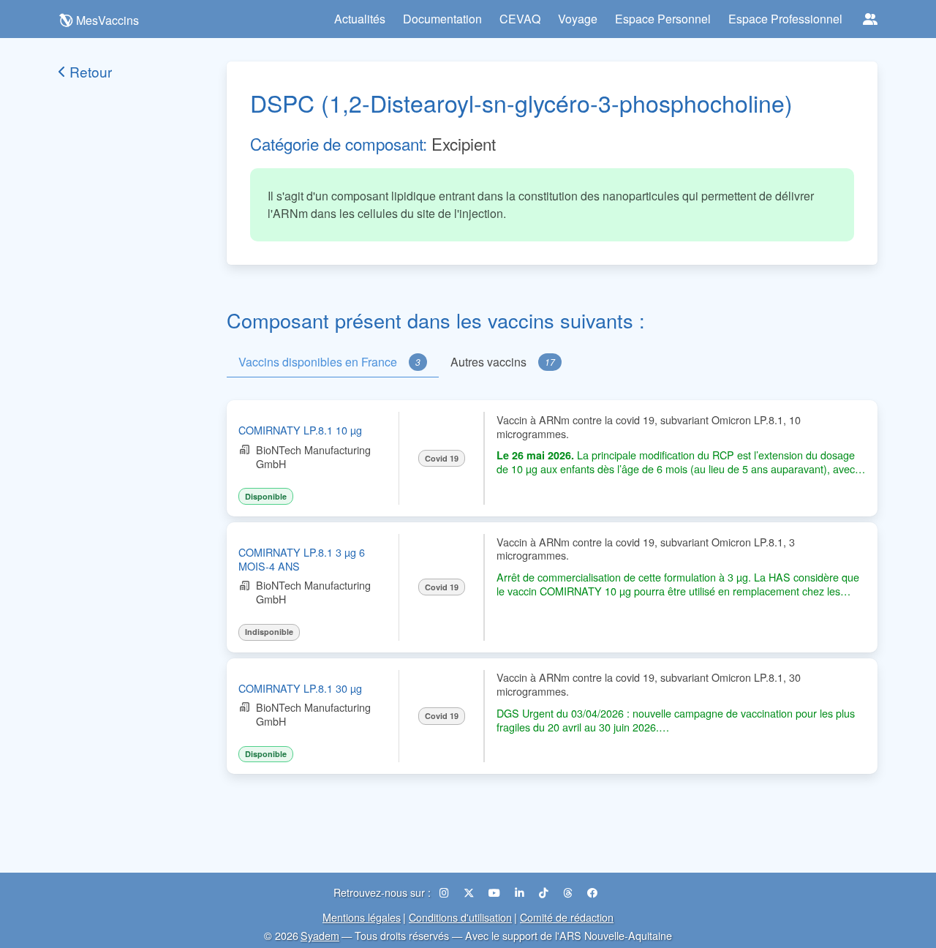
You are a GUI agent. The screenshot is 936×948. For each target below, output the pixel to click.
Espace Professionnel (785, 18)
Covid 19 (441, 458)
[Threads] (569, 892)
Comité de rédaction (567, 917)
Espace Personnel (663, 18)
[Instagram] (446, 892)
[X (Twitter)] (470, 892)
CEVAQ (519, 18)
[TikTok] (545, 892)
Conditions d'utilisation (460, 917)
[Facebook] (592, 892)
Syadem (320, 935)
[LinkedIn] (521, 892)
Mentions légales (361, 917)
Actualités (359, 18)
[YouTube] (496, 892)
